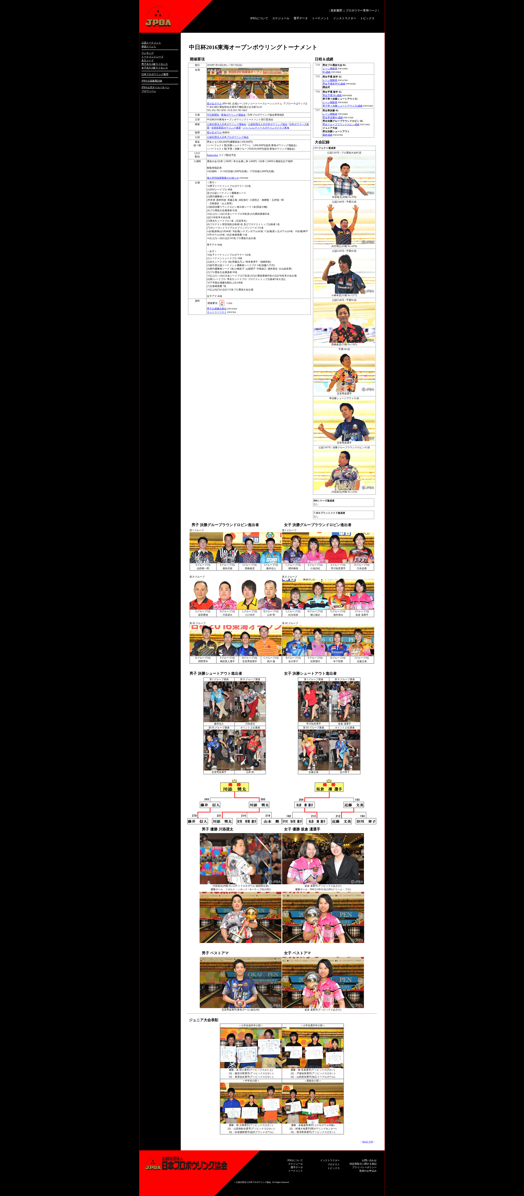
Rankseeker (212, 155)
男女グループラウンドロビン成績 (341, 124)
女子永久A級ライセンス (154, 67)
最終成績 (327, 134)
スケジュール (280, 18)
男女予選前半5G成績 (334, 83)
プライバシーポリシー (364, 1167)
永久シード (147, 60)
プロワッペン (148, 91)
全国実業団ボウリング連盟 (226, 127)
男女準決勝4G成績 (333, 117)
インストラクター (344, 18)
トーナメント (320, 18)
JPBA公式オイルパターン (155, 87)
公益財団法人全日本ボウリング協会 (267, 124)
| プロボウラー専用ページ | (361, 10)
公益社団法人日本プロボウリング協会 (228, 137)
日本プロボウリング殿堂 (154, 74)
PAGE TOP (367, 1142)
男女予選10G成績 (332, 95)
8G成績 (327, 72)
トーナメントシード (152, 56)
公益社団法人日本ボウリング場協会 (226, 124)
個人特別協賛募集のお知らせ (223, 177)
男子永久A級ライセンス (154, 64)
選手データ (301, 18)
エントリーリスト (217, 312)
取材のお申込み (368, 1170)
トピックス (367, 18)
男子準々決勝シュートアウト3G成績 (343, 105)
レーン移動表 (330, 68)
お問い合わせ (369, 1160)
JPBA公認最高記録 (151, 80)
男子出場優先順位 (217, 308)
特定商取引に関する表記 (363, 1163)
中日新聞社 (213, 114)
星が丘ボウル (214, 103)
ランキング (147, 53)
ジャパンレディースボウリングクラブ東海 (266, 127)
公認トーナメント (151, 42)
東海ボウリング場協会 (233, 114)
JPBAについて (259, 18)
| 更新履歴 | (336, 10)
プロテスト (334, 1164)
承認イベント (148, 46)
